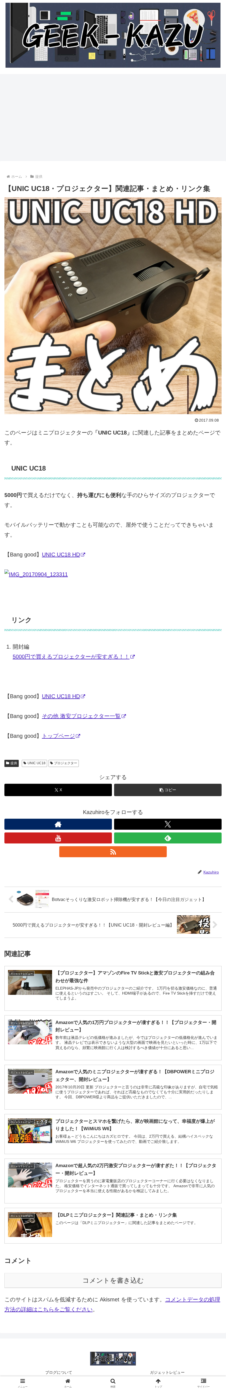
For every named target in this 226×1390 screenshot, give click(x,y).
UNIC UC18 (36, 763)
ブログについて (58, 1372)
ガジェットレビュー (167, 1372)
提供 (13, 763)
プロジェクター (65, 763)
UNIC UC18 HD (61, 554)
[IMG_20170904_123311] (36, 574)
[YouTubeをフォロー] (58, 837)
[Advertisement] (113, 119)
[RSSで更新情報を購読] (113, 851)
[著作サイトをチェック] (58, 824)
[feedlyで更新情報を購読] (168, 837)
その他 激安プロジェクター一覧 (81, 716)
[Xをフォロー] (168, 824)
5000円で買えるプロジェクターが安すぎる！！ (71, 657)
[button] (168, 790)
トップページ (58, 736)
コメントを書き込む (113, 1280)
